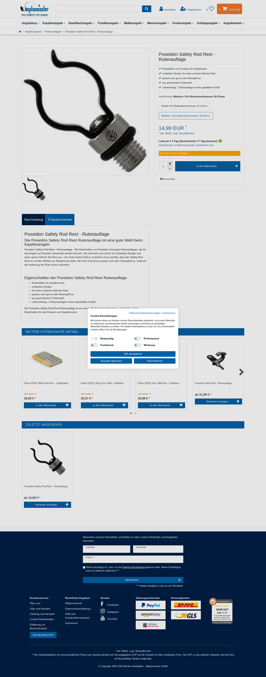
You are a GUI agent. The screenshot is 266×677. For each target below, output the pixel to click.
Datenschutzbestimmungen (145, 313)
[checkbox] (94, 338)
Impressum (169, 313)
